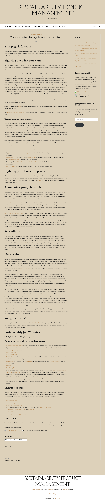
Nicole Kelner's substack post (14, 345)
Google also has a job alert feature (14, 213)
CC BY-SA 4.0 (66, 489)
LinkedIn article (32, 162)
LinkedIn (13, 430)
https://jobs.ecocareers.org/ (14, 405)
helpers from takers (25, 268)
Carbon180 (17, 372)
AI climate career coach (44, 407)
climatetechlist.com (11, 400)
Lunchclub (9, 379)
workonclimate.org (11, 354)
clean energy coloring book (13, 350)
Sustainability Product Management (52, 11)
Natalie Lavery (10, 157)
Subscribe (79, 125)
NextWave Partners (55, 361)
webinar (39, 180)
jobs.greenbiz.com (11, 352)
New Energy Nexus (11, 368)
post (19, 106)
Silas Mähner (20, 162)
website (32, 348)
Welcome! (8, 26)
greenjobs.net (12, 412)
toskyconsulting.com (37, 489)
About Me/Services (58, 26)
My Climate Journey (11, 356)
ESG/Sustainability (41, 26)
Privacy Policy (52, 494)
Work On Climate (11, 166)
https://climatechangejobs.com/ (17, 414)
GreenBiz (7, 100)
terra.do (8, 365)
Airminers (9, 372)
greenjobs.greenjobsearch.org (16, 409)
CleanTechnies (10, 361)
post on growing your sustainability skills (19, 153)
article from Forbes (36, 323)
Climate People (31, 157)
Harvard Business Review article (16, 112)
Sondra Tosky (32, 41)
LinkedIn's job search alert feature (16, 202)
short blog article (22, 243)
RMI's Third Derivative (59, 370)
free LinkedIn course (14, 159)
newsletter (31, 409)
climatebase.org (10, 403)
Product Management (22, 26)
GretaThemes (57, 498)
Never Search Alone (21, 76)
